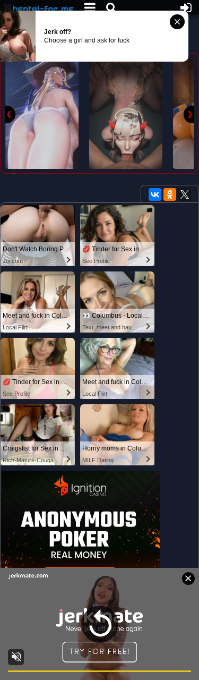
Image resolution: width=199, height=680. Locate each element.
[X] (184, 194)
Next (189, 114)
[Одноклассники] (169, 194)
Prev (10, 114)
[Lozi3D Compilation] (42, 114)
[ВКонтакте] (155, 194)
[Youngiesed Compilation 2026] (125, 114)
